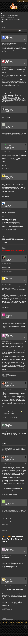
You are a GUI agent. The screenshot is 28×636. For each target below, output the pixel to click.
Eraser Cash (4, 449)
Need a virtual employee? (9, 413)
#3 (25, 114)
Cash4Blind (4, 530)
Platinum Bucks (5, 529)
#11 (25, 341)
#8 (25, 263)
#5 (25, 151)
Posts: (6, 39)
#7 (25, 209)
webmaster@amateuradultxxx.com (9, 375)
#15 (25, 507)
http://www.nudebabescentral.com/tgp (9, 566)
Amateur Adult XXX (6, 374)
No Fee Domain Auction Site (8, 417)
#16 (25, 555)
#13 (25, 431)
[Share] (24, 39)
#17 (25, 585)
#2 (25, 67)
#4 (25, 130)
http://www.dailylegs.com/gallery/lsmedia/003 (11, 223)
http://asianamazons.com (7, 609)
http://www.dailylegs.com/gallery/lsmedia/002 (11, 222)
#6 (25, 182)
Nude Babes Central (6, 572)
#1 (25, 43)
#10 (25, 320)
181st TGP (4, 165)
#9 (25, 284)
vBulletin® (17, 630)
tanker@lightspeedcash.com (8, 238)
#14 (25, 463)
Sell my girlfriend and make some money (12, 411)
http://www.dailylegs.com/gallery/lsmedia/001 (11, 220)
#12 (25, 389)
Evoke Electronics (5, 196)
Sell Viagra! (4, 448)
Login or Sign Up (22, 1)
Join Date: (7, 38)
